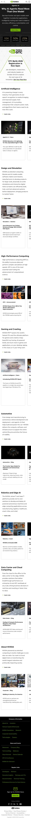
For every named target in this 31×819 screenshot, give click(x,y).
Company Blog (15, 747)
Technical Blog (6, 751)
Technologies (6, 737)
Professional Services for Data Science (13, 782)
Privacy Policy (8, 811)
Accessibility (20, 813)
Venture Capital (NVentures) (10, 726)
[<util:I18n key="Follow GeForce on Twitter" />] (17, 804)
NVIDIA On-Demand (8, 761)
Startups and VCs (20, 775)
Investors (12, 723)
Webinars (16, 751)
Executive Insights (7, 775)
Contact (27, 815)
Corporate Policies (6, 815)
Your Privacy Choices (20, 811)
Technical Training (19, 778)
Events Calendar (18, 754)
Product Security (18, 815)
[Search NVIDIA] (4, 1)
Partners (13, 771)
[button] (26, 2)
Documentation (7, 778)
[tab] (3, 45)
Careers (14, 737)
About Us (5, 723)
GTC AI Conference (8, 758)
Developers (5, 771)
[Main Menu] (2, 2)
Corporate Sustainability (9, 734)
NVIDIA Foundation (8, 730)
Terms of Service (10, 813)
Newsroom (5, 747)
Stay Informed (6, 754)
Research (18, 730)
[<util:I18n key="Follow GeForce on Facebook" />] (8, 804)
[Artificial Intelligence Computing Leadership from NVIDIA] (14, 1)
